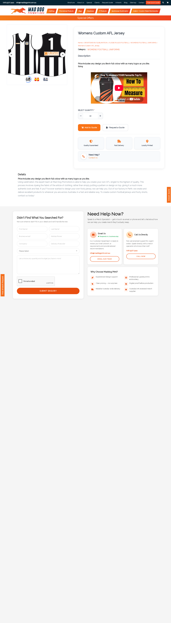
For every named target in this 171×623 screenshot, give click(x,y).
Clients (97, 3)
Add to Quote (91, 127)
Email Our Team (105, 259)
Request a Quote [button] (116, 127)
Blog (125, 3)
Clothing (51, 11)
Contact (141, 3)
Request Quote (107, 3)
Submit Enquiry (48, 291)
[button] (163, 2)
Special (89, 3)
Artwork (118, 3)
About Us (80, 3)
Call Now (141, 256)
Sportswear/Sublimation (119, 11)
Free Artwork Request (2, 285)
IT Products (103, 11)
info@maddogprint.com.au (100, 253)
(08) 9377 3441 (132, 251)
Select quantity (86, 110)
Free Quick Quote (153, 3)
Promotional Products (66, 11)
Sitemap (133, 3)
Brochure (71, 3)
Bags (80, 11)
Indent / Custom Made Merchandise (145, 11)
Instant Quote (169, 195)
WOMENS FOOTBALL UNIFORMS (103, 49)
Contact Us (93, 158)
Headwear (90, 11)
